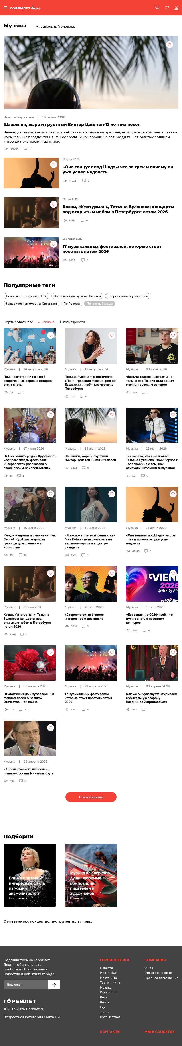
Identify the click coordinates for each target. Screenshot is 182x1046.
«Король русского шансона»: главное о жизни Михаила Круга (29, 771)
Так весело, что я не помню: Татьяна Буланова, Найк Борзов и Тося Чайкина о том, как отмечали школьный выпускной (152, 462)
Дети (103, 997)
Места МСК (108, 972)
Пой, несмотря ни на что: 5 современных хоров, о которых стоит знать (28, 380)
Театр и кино (110, 982)
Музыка (106, 987)
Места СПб (108, 978)
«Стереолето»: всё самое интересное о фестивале (84, 616)
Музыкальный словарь (55, 26)
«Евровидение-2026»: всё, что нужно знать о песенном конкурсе (149, 618)
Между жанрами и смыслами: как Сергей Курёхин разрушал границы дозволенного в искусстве (30, 541)
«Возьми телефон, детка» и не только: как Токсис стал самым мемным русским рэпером (150, 380)
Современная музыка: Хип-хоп (77, 296)
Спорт (104, 1002)
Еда (102, 1007)
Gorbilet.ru (35, 1009)
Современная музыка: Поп (26, 296)
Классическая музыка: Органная (31, 303)
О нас (148, 968)
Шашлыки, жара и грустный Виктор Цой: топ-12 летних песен (90, 458)
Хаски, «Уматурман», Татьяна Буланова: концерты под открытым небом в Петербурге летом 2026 (27, 620)
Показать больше (100, 303)
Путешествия (110, 1017)
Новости (106, 968)
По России (71, 303)
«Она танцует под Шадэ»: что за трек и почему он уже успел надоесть (151, 539)
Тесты (104, 1012)
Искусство (108, 992)
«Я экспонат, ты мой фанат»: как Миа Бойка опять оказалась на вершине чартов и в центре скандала (90, 541)
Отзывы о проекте (158, 972)
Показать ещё (91, 797)
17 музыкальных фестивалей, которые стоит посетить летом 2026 (88, 698)
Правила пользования (161, 978)
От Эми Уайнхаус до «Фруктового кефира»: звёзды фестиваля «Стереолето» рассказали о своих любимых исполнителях (29, 462)
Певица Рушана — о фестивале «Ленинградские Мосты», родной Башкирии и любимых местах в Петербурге (91, 383)
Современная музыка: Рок (127, 296)
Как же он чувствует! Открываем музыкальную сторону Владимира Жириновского (151, 698)
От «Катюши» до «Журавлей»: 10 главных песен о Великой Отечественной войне (29, 698)
